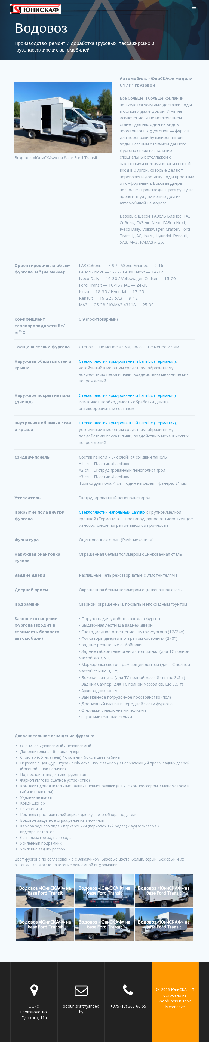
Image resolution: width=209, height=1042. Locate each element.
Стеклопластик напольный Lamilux (112, 512)
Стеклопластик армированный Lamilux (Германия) (127, 361)
